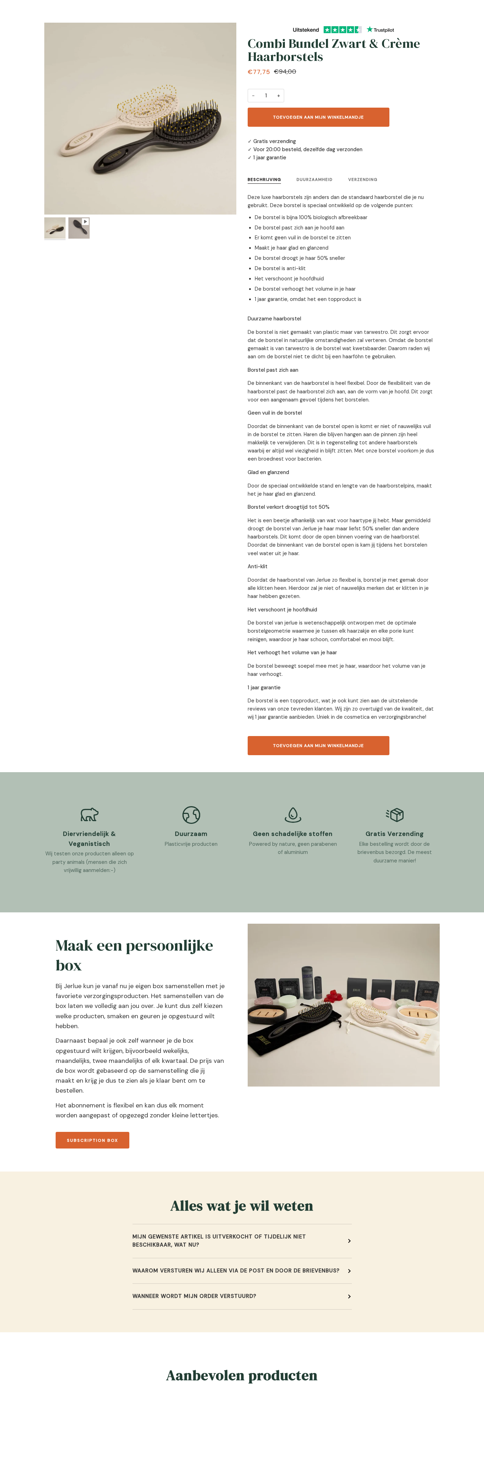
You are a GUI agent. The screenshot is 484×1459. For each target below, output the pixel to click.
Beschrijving (264, 179)
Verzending (362, 179)
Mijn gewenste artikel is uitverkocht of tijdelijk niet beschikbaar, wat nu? (219, 1241)
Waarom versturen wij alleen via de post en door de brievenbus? (236, 1270)
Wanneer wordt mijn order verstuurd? (195, 1296)
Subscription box (92, 1140)
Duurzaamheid (315, 179)
